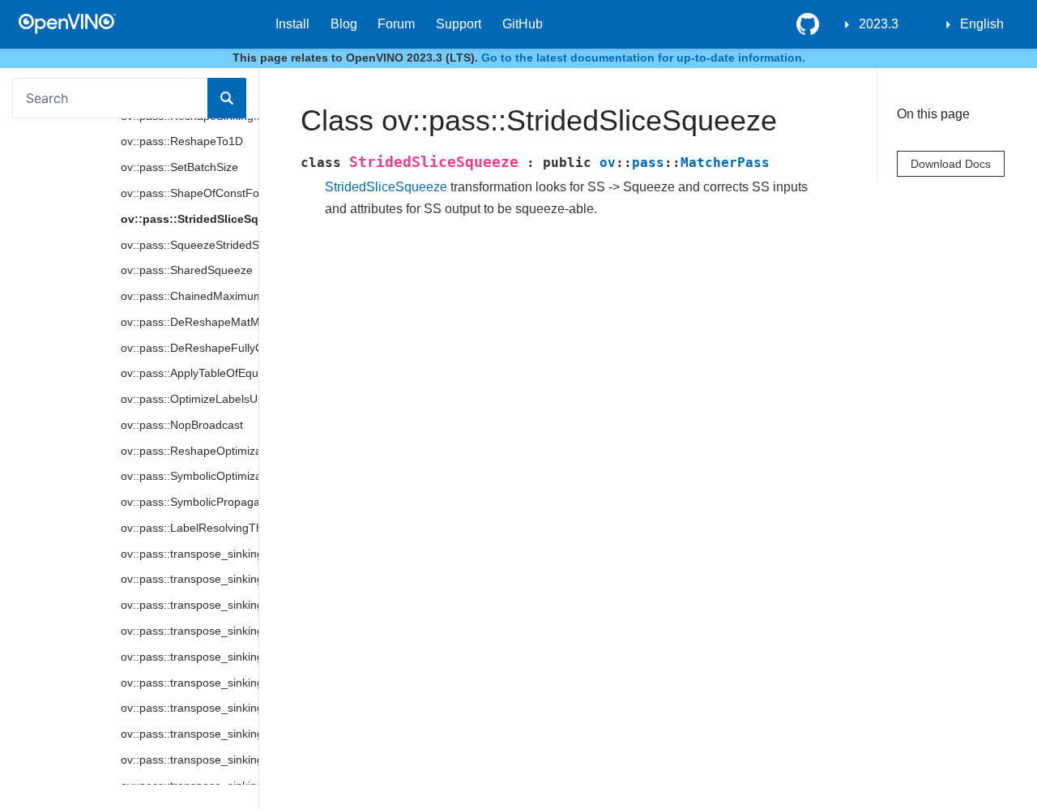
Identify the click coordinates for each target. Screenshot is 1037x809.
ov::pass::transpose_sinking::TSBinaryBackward (189, 604)
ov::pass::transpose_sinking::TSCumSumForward (189, 682)
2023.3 (878, 24)
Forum (396, 24)
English (982, 24)
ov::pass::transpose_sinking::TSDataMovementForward (189, 733)
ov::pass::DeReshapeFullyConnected (189, 347)
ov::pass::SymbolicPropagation (189, 501)
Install (292, 24)
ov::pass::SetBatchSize (179, 167)
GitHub (522, 24)
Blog (344, 24)
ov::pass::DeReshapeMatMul (189, 321)
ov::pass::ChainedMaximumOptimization (189, 295)
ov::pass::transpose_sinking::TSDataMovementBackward (189, 759)
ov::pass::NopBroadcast (182, 424)
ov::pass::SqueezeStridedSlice (189, 244)
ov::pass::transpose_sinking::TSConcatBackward (189, 656)
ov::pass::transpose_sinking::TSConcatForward (189, 630)
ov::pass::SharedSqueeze (187, 269)
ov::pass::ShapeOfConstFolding (189, 192)
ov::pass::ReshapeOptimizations (189, 450)
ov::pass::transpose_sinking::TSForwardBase (189, 553)
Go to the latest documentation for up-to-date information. (643, 57)
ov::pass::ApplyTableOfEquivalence (189, 372)
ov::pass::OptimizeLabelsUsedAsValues (189, 398)
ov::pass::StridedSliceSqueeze (189, 218)
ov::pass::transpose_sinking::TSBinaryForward (189, 578)
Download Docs (951, 163)
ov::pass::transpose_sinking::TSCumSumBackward (189, 707)
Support (458, 24)
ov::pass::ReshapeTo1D (182, 141)
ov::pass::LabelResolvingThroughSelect (189, 527)
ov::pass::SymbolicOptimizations (189, 475)
